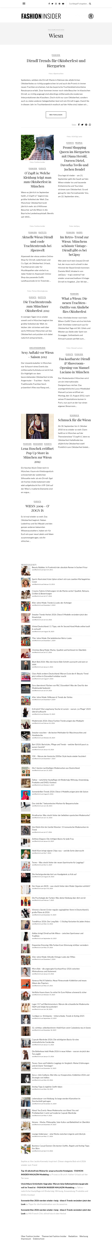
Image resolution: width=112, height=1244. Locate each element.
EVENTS (42, 168)
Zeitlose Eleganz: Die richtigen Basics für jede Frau (53, 839)
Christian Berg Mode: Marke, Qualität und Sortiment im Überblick (59, 650)
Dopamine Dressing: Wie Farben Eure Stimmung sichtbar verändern (60, 945)
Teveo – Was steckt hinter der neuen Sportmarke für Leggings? (58, 862)
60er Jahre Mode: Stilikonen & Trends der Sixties (52, 697)
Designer (38, 444)
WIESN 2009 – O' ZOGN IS (37, 508)
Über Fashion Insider (30, 1236)
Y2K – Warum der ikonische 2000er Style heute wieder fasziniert (59, 756)
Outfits (42, 232)
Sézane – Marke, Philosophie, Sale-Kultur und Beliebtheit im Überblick (61, 1122)
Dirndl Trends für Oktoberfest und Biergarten (56, 63)
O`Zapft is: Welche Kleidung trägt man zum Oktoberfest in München (37, 179)
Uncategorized (37, 348)
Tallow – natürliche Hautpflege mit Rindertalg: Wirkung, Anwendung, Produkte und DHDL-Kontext (54, 1191)
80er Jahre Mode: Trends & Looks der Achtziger (52, 603)
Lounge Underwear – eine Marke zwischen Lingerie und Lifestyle (58, 1134)
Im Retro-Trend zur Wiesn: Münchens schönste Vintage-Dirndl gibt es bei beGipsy (74, 246)
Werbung (83, 1236)
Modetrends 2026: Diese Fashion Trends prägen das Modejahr (58, 721)
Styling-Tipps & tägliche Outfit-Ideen (47, 1087)
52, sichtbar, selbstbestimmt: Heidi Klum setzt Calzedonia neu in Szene (61, 1028)
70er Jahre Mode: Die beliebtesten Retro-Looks (52, 638)
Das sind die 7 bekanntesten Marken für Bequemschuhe (55, 803)
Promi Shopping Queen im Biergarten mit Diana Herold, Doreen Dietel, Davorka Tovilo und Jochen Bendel (75, 158)
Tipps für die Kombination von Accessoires (47, 1204)
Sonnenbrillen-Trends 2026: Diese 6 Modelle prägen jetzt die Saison (60, 791)
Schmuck (74, 415)
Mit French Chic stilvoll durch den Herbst (47, 1213)
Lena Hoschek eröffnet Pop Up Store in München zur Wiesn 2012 (37, 455)
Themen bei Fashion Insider (54, 1236)
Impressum (26, 1238)
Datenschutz (38, 1238)
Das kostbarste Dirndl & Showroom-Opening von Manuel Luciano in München (74, 365)
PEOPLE (79, 143)
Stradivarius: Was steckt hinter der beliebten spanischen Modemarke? (61, 815)
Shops (79, 232)
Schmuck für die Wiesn (74, 420)
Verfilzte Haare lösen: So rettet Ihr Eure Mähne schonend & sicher (59, 992)
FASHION (56, 55)
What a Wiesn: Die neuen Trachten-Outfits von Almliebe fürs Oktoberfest (74, 305)
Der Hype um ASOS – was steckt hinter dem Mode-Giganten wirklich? (61, 886)
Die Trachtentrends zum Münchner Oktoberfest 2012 (37, 306)
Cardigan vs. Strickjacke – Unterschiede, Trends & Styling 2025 (58, 1016)
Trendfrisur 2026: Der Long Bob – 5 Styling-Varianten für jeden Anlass (61, 921)
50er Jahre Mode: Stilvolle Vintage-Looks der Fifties (53, 957)
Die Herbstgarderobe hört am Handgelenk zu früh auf (54, 874)
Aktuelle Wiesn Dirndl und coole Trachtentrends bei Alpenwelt (37, 243)
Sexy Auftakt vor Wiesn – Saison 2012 (37, 354)
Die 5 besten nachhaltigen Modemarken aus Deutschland (56, 768)
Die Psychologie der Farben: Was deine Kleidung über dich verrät (59, 898)
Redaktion (73, 1236)
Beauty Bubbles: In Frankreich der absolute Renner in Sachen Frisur (60, 567)
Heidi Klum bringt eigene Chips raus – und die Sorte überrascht (58, 850)
